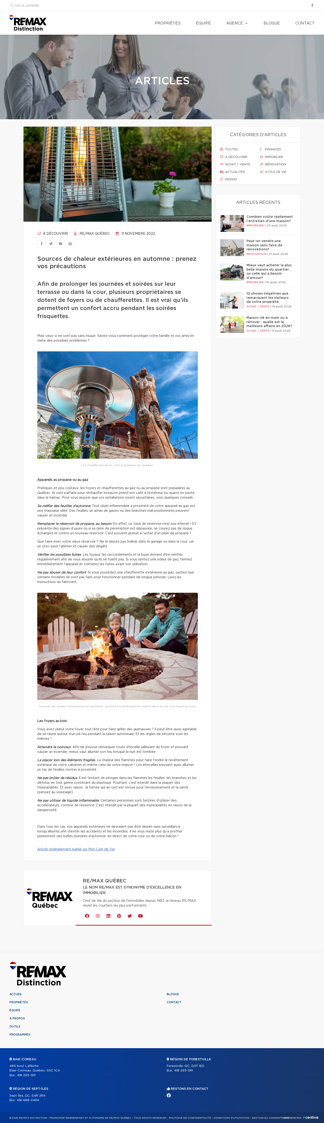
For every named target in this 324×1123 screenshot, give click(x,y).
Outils (14, 1026)
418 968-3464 (28, 1100)
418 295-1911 (26, 1075)
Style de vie (275, 172)
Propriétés (168, 23)
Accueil (15, 994)
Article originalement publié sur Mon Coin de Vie (76, 849)
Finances (272, 149)
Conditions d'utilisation (231, 1118)
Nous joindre (27, 5)
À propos (17, 1018)
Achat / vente (237, 164)
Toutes (231, 149)
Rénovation (275, 164)
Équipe (203, 23)
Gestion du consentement (271, 1118)
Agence (234, 23)
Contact (305, 23)
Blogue (272, 23)
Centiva (310, 1117)
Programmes (19, 1034)
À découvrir (55, 233)
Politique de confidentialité (190, 1118)
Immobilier (273, 157)
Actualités (234, 172)
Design (230, 179)
